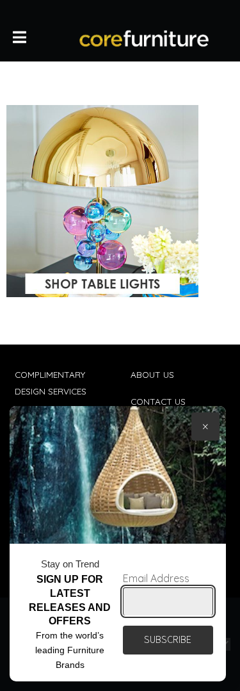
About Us (152, 374)
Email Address (156, 578)
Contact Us (158, 401)
